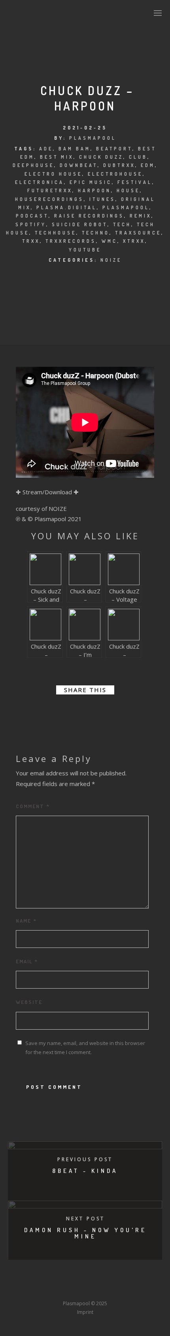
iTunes (102, 199)
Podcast (32, 216)
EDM (148, 165)
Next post (85, 1218)
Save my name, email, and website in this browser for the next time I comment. (85, 1048)
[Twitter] (41, 1289)
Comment (33, 806)
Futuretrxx (49, 190)
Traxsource (138, 233)
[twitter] (64, 711)
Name (26, 921)
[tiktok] (143, 1289)
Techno (96, 233)
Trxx (31, 241)
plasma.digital (66, 207)
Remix (140, 216)
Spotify (30, 224)
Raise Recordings (89, 216)
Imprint (85, 1312)
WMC (109, 241)
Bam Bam (75, 149)
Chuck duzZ (101, 157)
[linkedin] (78, 711)
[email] (120, 711)
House (128, 190)
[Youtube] (85, 1289)
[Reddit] (99, 1289)
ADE (46, 149)
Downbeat (79, 165)
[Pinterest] (129, 1289)
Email (27, 961)
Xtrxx (134, 241)
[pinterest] (92, 711)
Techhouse (55, 233)
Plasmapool (92, 138)
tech (122, 224)
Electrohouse (115, 174)
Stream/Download (47, 492)
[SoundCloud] (114, 1289)
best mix (57, 157)
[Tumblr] (56, 1289)
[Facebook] (26, 1289)
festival (134, 182)
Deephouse (33, 165)
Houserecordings (49, 199)
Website (29, 1002)
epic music (91, 182)
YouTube (85, 250)
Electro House (53, 174)
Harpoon (94, 190)
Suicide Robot (80, 224)
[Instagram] (70, 1289)
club (138, 157)
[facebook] (49, 711)
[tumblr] (106, 711)
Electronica (39, 182)
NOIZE (111, 260)
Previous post (85, 1159)
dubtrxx (119, 165)
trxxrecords (70, 241)
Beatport (114, 149)
